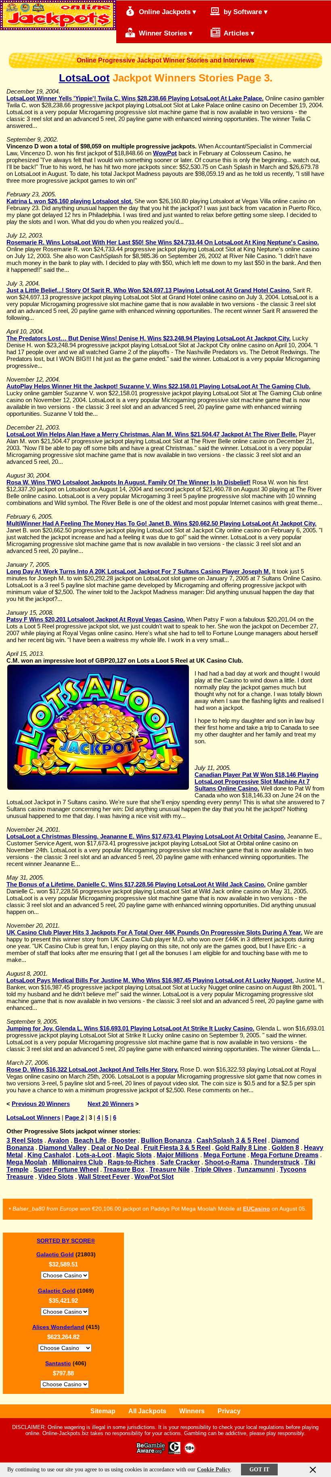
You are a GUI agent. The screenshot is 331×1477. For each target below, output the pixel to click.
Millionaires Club (77, 1162)
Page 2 (74, 1117)
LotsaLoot (84, 78)
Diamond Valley (62, 1147)
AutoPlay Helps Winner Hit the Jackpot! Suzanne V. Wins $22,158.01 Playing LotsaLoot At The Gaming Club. (158, 386)
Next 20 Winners (111, 1103)
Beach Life (90, 1140)
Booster (123, 1140)
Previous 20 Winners (41, 1103)
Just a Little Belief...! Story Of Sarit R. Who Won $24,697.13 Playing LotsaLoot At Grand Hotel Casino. (148, 290)
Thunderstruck (277, 1162)
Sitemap (102, 1411)
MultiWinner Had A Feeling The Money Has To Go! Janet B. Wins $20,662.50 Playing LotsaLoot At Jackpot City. (161, 523)
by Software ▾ (245, 12)
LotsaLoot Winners (33, 1117)
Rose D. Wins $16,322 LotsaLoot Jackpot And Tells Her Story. (92, 1069)
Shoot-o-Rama (227, 1162)
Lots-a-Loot (93, 1155)
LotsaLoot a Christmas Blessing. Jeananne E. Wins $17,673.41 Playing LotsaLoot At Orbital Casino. (145, 836)
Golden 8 (285, 1147)
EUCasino (256, 1204)
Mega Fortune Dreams (284, 1155)
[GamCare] (174, 1451)
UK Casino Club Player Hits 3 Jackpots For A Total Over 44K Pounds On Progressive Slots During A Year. (154, 932)
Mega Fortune (224, 1155)
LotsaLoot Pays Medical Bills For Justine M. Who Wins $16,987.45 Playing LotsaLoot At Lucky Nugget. (150, 980)
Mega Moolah (26, 1162)
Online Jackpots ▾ (166, 12)
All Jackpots (147, 1411)
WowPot (165, 153)
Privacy (229, 1411)
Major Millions (178, 1155)
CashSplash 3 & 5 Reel (231, 1140)
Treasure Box (124, 1169)
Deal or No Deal (115, 1147)
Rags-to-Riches (131, 1162)
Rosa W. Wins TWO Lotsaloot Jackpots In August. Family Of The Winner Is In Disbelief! (128, 482)
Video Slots (55, 1176)
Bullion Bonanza (166, 1140)
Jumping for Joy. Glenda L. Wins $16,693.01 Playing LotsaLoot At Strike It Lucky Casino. (130, 1028)
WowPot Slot (154, 1176)
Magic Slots (134, 1155)
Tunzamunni (256, 1169)
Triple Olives (213, 1169)
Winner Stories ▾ (165, 33)
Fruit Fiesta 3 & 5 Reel (177, 1147)
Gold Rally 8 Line (241, 1147)
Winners (192, 1411)
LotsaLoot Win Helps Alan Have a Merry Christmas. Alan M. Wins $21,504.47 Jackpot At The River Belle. (151, 434)
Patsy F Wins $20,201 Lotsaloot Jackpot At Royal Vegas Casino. (95, 619)
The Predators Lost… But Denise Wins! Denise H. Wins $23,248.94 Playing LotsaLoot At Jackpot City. (148, 338)
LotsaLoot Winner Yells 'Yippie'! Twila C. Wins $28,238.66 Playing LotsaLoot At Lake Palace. (135, 98)
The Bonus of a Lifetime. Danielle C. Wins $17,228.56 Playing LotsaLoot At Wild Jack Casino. (136, 884)
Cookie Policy (213, 1470)
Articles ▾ (238, 33)
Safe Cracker (180, 1162)
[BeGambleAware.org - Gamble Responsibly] (151, 1451)
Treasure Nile (169, 1169)
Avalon (58, 1140)
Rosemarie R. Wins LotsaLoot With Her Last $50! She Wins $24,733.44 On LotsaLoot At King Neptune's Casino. (162, 242)
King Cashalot (49, 1155)
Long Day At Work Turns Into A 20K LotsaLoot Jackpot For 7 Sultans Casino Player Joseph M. (138, 571)
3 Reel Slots (24, 1140)
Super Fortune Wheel (66, 1169)
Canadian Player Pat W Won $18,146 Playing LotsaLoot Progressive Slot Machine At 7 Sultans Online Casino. (256, 781)
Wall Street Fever (104, 1176)
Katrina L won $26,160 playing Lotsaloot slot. (69, 201)
